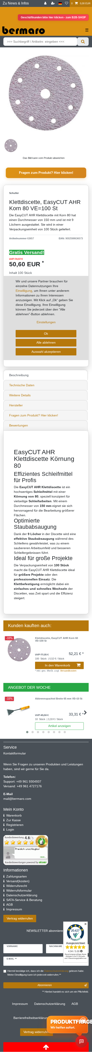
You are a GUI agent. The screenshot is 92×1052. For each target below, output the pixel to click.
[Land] (60, 3)
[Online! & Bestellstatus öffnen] (81, 1041)
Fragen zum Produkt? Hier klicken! (46, 172)
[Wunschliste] (66, 3)
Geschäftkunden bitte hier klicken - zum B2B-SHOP (53, 17)
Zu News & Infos (16, 3)
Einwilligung (24, 290)
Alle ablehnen (46, 342)
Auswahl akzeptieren (46, 351)
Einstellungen (46, 322)
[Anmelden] (46, 3)
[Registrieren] (53, 3)
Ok (46, 333)
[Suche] (83, 41)
